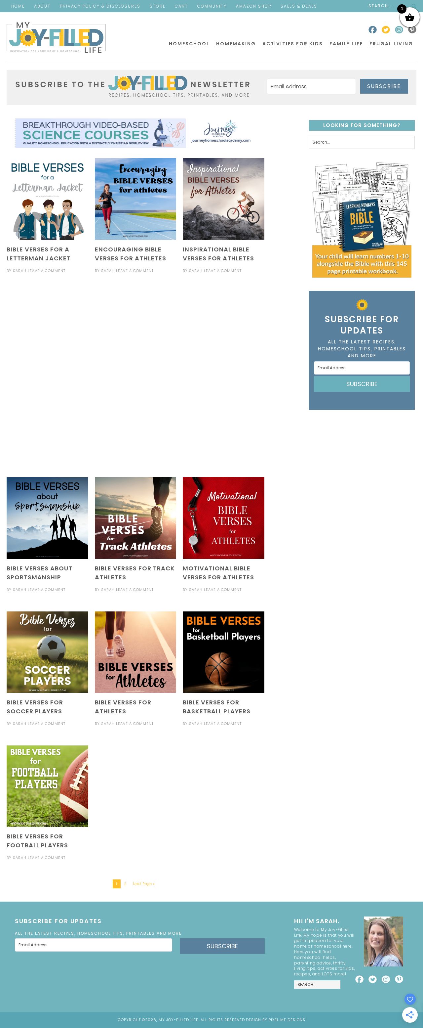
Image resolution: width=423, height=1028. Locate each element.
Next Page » (144, 883)
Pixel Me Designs (287, 1019)
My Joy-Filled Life (56, 37)
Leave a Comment (46, 270)
